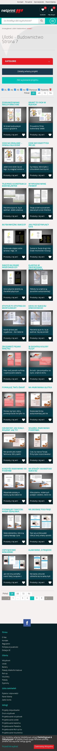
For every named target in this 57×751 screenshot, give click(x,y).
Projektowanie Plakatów (11, 726)
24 (33, 93)
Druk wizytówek (8, 713)
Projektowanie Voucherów (12, 733)
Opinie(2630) (39, 2)
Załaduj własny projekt (27, 71)
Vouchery (5, 677)
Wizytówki (6, 661)
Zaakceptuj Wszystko (43, 747)
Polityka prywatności (10, 647)
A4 (24, 90)
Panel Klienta (51, 2)
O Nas (4, 637)
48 (39, 93)
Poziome (44, 90)
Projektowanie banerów (11, 723)
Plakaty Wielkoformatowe (12, 670)
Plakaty (5, 680)
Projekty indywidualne (10, 710)
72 (45, 93)
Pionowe (33, 90)
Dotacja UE (6, 650)
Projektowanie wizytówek (12, 717)
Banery (5, 667)
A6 (12, 90)
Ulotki (14, 29)
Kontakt (20, 2)
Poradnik (28, 2)
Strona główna (6, 29)
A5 (18, 90)
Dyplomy (5, 683)
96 (50, 93)
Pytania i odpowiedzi (10, 693)
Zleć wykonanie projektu (27, 80)
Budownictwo (21, 29)
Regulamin (6, 644)
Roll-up (5, 674)
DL (5, 90)
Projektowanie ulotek (10, 720)
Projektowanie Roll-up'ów (12, 730)
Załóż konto (6, 700)
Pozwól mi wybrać (10, 747)
